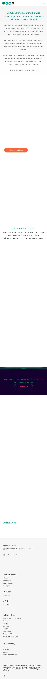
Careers (5, 652)
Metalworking (7, 580)
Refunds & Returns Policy (10, 636)
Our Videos (6, 626)
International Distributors (10, 654)
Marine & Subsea (8, 583)
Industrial (5, 578)
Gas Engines (6, 586)
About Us (5, 647)
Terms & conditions (8, 634)
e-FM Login (6, 604)
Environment (6, 649)
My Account (6, 595)
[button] (44, 3)
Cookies (5, 629)
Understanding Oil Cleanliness (12, 618)
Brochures (6, 621)
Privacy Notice (7, 631)
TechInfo (5, 623)
